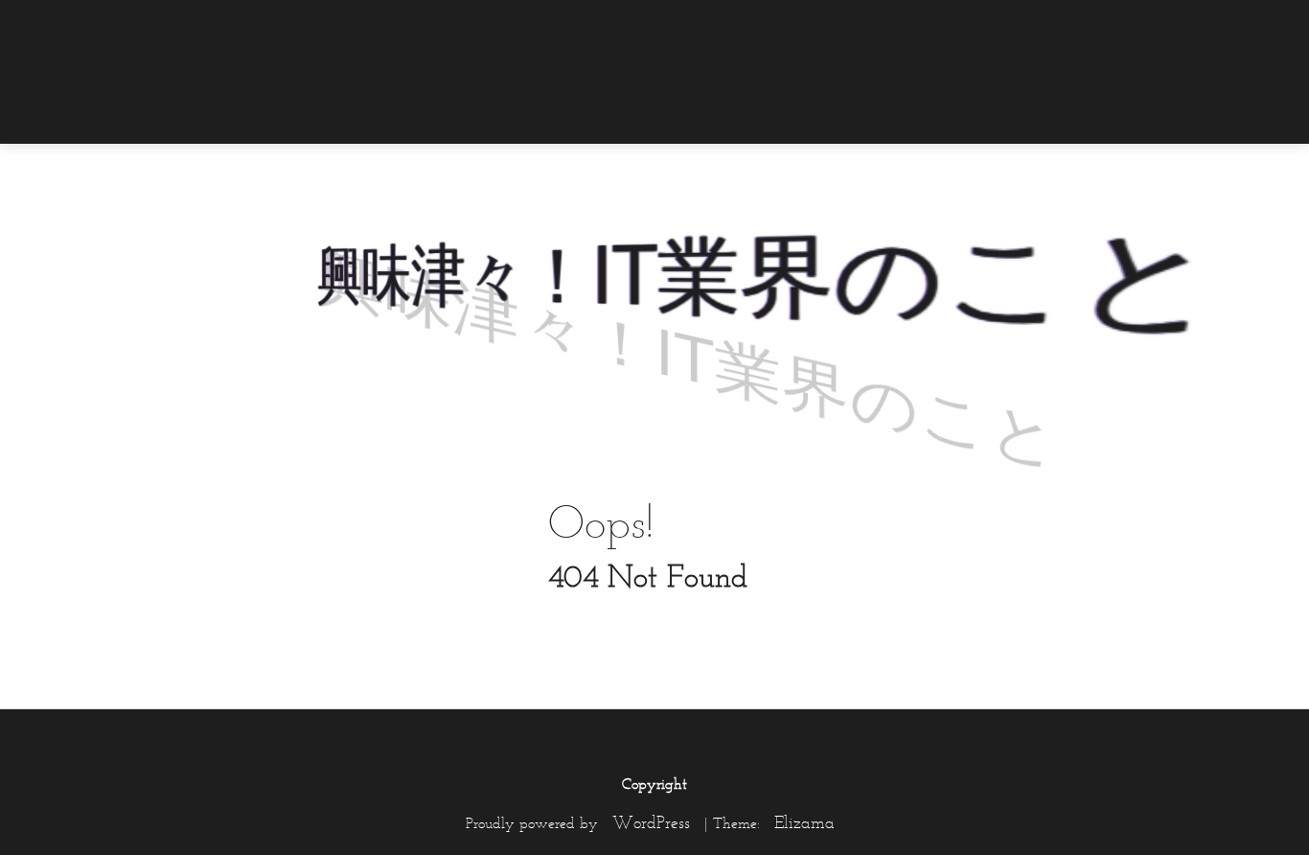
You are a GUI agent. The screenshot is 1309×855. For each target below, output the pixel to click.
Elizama (804, 822)
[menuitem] (1148, 26)
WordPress (651, 822)
